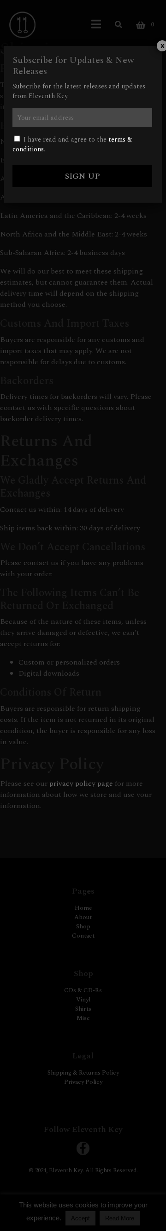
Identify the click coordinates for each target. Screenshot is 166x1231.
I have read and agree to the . (72, 144)
